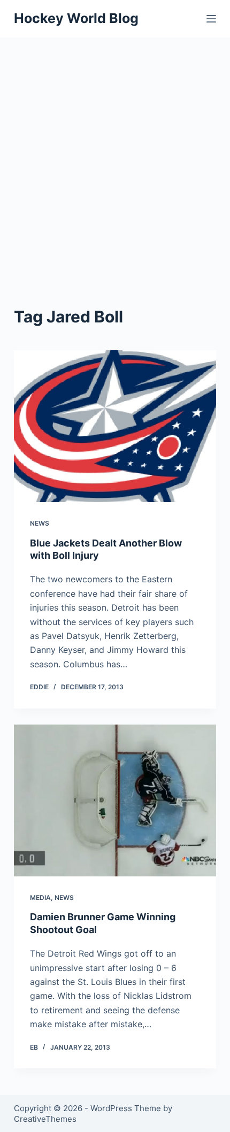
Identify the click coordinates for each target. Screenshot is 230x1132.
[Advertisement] (115, 158)
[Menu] (211, 19)
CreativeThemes (45, 1119)
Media (40, 898)
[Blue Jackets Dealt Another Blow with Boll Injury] (115, 426)
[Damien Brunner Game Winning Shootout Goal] (115, 800)
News (39, 523)
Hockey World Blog (76, 18)
